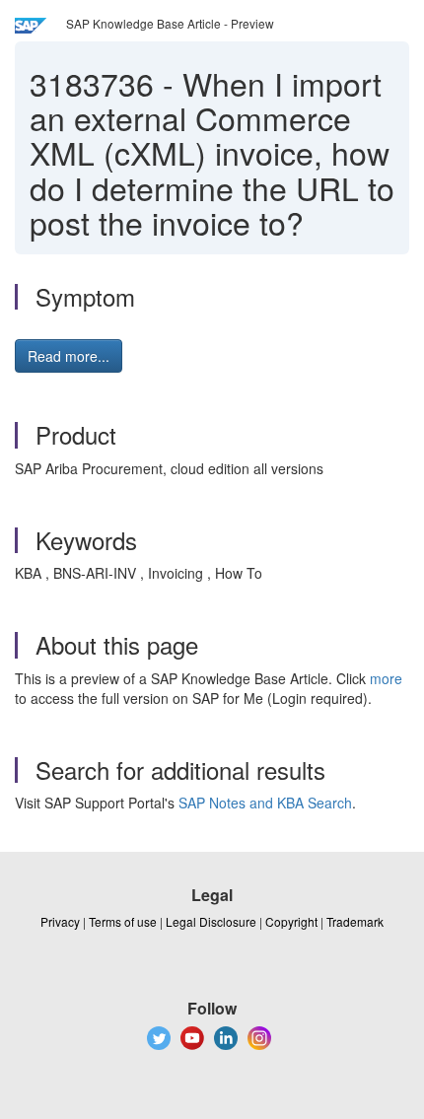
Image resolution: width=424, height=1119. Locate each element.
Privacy (60, 921)
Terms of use (123, 921)
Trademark (355, 921)
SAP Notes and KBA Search (265, 802)
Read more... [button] (68, 356)
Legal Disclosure (211, 921)
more (386, 678)
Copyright (291, 921)
